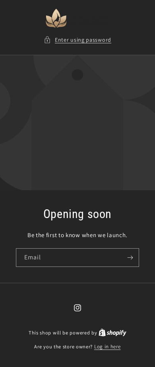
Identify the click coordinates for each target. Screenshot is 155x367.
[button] (77, 40)
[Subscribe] (130, 257)
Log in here (107, 346)
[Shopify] (112, 332)
